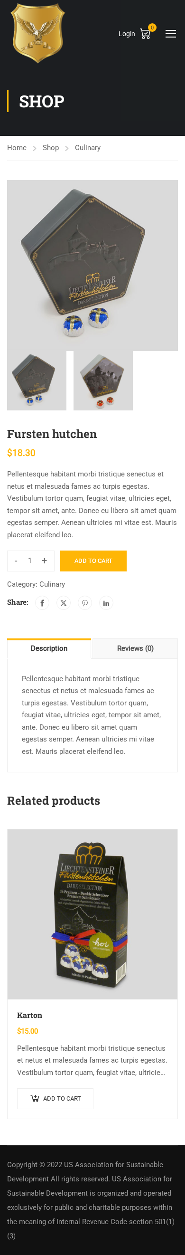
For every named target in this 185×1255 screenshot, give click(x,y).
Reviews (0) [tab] (135, 648)
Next (170, 265)
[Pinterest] (85, 603)
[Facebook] (42, 603)
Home (17, 147)
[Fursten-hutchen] (92, 265)
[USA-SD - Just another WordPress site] (38, 33)
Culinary (88, 147)
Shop (51, 147)
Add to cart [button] (62, 1098)
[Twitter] (63, 603)
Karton (29, 1015)
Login (127, 34)
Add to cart (93, 560)
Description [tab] (49, 648)
